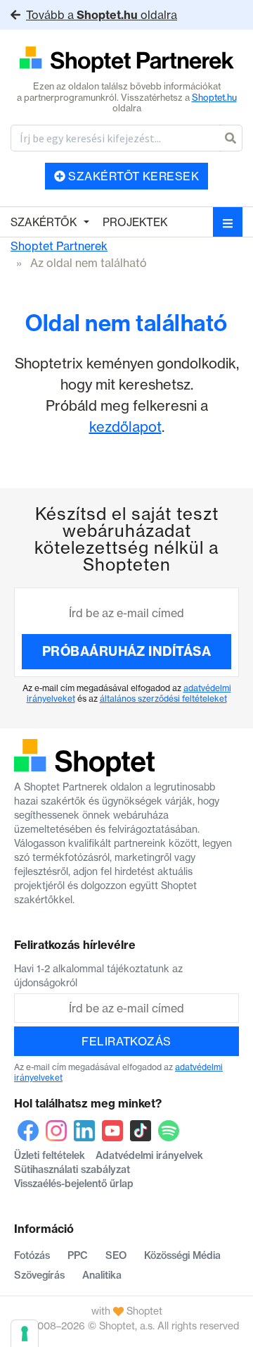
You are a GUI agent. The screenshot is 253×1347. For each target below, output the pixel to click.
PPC (77, 1255)
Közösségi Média (182, 1255)
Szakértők (44, 222)
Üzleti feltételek (49, 1155)
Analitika (102, 1275)
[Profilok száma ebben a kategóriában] (126, 60)
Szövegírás (39, 1275)
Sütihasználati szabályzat (72, 1169)
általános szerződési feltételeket (163, 698)
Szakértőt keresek (132, 176)
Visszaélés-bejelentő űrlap (74, 1183)
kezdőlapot (125, 426)
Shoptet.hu (214, 97)
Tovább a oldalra (101, 15)
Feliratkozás (126, 1041)
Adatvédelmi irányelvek (149, 1155)
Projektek (135, 222)
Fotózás (32, 1255)
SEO (115, 1255)
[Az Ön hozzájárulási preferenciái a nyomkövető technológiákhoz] (24, 1333)
